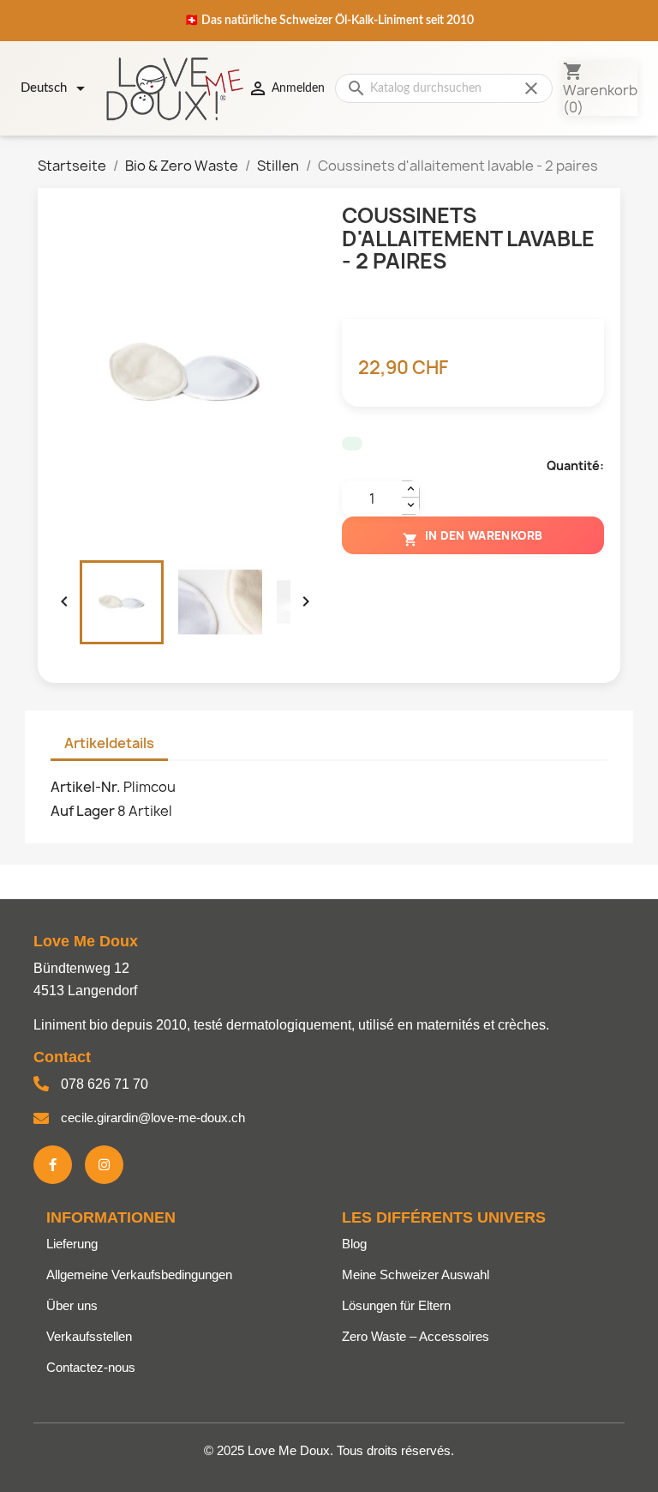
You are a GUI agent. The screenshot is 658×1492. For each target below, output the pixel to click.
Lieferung (72, 1243)
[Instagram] (104, 1164)
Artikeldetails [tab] (109, 743)
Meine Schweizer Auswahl (415, 1274)
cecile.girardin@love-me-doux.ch (153, 1117)
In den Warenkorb (473, 537)
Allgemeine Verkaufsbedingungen (139, 1274)
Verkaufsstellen (89, 1336)
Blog (354, 1243)
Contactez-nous (90, 1367)
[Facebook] (52, 1164)
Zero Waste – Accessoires (415, 1336)
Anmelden (286, 88)
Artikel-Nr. (86, 786)
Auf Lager (83, 810)
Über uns (72, 1305)
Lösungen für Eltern (396, 1305)
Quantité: (575, 465)
